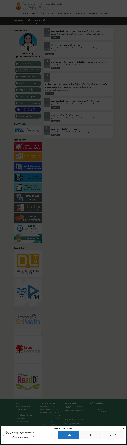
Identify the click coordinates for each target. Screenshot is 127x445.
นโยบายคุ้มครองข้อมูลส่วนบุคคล (21, 441)
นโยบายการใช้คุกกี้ (7, 441)
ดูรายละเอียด (113, 435)
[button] (123, 428)
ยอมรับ (69, 435)
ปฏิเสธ (91, 435)
